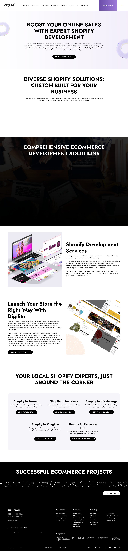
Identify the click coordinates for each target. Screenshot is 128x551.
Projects (71, 5)
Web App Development (62, 516)
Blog (77, 5)
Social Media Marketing (112, 516)
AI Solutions (54, 5)
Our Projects (110, 493)
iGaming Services (111, 520)
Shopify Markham (63, 412)
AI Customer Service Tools (79, 518)
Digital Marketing (73, 484)
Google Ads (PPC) (120, 484)
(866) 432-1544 (13, 516)
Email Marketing (111, 518)
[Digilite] (10, 5)
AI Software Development (79, 520)
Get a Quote (108, 5)
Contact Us (84, 5)
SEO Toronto (93, 518)
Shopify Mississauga (100, 412)
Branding (45, 483)
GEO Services (110, 514)
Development (36, 5)
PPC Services (93, 513)
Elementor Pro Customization (101, 484)
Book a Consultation (19, 352)
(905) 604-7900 (13, 514)
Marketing (45, 5)
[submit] (41, 533)
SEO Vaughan (93, 524)
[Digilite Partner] (63, 538)
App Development (33, 484)
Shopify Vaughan (44, 439)
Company (26, 5)
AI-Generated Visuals (17, 484)
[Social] (97, 548)
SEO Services (93, 516)
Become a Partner (20, 548)
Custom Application (57, 484)
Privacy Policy (11, 548)
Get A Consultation (63, 56)
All (6, 483)
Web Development (60, 513)
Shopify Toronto (25, 412)
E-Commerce (85, 484)
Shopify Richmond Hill (81, 439)
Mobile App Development (62, 518)
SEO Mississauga (94, 522)
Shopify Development (61, 520)
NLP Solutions (76, 526)
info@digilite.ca (13, 520)
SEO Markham (93, 520)
